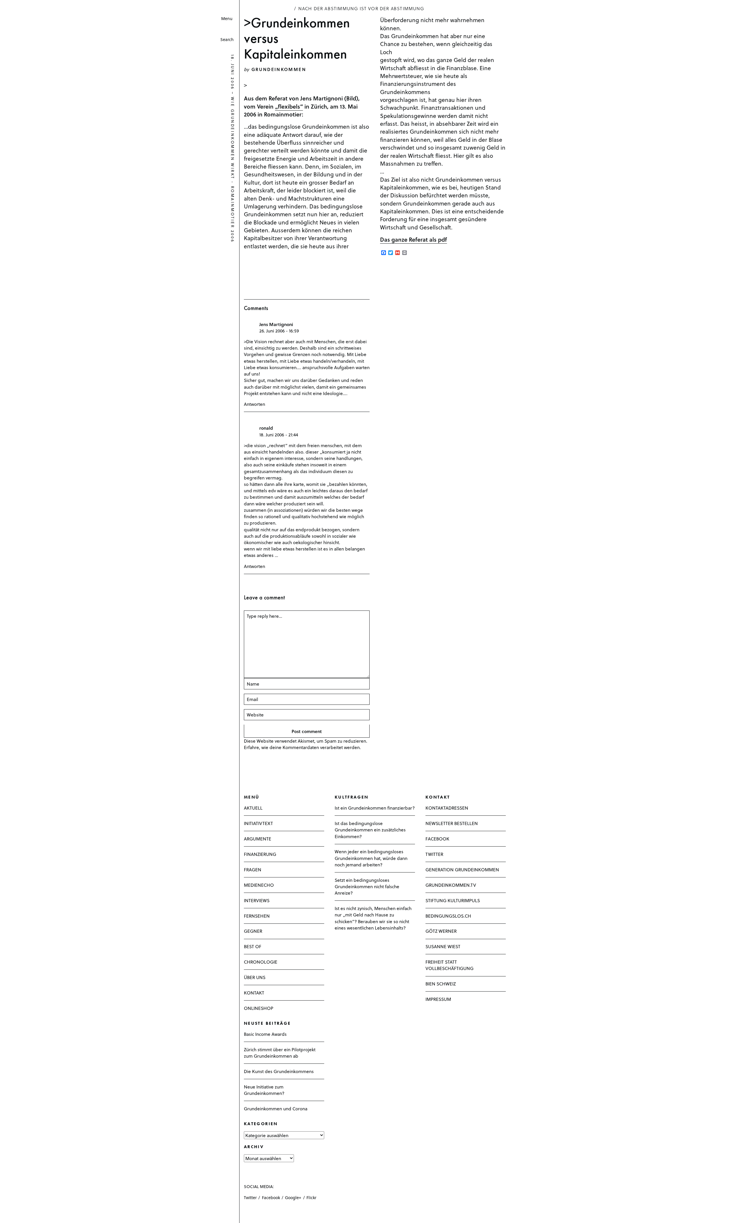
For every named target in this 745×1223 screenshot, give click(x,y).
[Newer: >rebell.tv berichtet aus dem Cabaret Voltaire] (6, 1213)
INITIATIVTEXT (258, 823)
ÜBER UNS (254, 977)
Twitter (250, 1197)
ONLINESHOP (258, 1008)
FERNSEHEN (257, 915)
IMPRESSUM (438, 999)
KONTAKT (254, 992)
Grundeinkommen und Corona (275, 1108)
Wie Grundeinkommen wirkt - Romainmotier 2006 (232, 170)
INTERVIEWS (256, 900)
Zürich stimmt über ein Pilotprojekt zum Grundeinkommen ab (279, 1052)
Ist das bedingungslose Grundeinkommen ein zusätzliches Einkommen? (370, 829)
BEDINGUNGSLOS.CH (448, 915)
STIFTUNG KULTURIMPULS (452, 900)
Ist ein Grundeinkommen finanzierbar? (375, 807)
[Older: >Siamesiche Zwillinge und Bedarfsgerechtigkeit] (12, 1213)
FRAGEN (252, 869)
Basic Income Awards (265, 1034)
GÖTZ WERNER (441, 931)
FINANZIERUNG (260, 854)
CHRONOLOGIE (260, 961)
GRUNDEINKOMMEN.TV (450, 885)
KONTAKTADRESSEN (446, 807)
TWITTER (434, 854)
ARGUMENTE (257, 838)
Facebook (271, 1197)
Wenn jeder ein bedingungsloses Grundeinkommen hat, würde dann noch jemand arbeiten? (371, 858)
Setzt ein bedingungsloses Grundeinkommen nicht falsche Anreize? (367, 886)
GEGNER (253, 931)
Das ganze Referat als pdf (413, 239)
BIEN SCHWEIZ (440, 983)
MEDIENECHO (259, 885)
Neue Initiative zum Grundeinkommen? (264, 1089)
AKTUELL (253, 807)
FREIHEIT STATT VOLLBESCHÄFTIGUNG (449, 964)
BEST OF (252, 946)
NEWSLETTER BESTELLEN (451, 823)
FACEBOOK (437, 838)
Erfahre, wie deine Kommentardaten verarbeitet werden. (302, 747)
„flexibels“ (289, 106)
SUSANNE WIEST (442, 946)
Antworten (254, 404)
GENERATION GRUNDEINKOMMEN (462, 869)
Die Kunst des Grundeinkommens (279, 1071)
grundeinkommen (278, 69)
